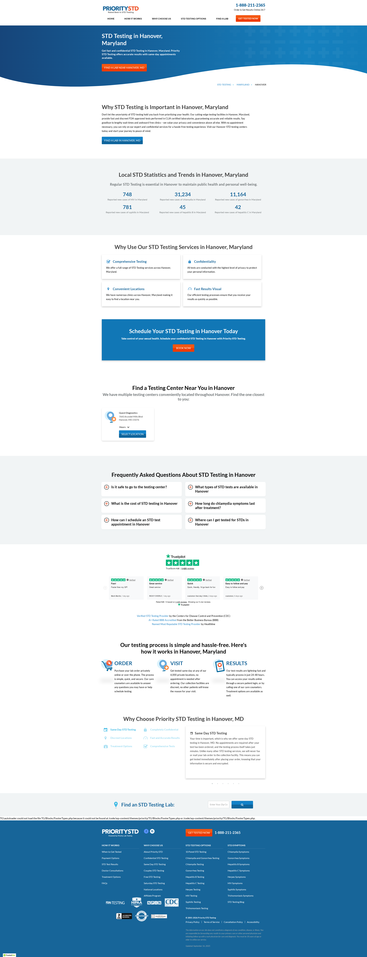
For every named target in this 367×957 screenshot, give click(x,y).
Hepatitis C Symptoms (239, 870)
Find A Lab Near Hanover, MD (124, 67)
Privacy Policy (192, 922)
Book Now (183, 348)
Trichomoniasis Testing (197, 908)
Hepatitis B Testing (195, 876)
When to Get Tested (111, 851)
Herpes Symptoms (237, 876)
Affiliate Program (152, 895)
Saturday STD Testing (154, 883)
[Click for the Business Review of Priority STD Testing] (124, 915)
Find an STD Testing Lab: (147, 805)
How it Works (133, 18)
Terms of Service (211, 922)
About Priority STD (153, 851)
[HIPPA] (136, 902)
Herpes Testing (193, 889)
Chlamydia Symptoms (238, 851)
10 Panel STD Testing (196, 851)
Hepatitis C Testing (195, 883)
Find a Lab (222, 18)
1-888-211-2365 (250, 5)
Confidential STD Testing (156, 858)
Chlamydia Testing (195, 864)
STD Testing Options (193, 18)
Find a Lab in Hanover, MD (122, 140)
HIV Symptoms (235, 883)
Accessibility (253, 922)
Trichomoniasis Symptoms (240, 895)
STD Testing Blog (236, 902)
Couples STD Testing (154, 870)
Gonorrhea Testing (195, 870)
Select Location (132, 434)
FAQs (104, 883)
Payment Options (110, 858)
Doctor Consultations (112, 870)
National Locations (153, 889)
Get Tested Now (248, 18)
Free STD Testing (152, 876)
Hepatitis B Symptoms (239, 864)
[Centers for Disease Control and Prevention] (172, 902)
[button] (212, 783)
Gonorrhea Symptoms (238, 858)
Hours (122, 427)
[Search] (242, 804)
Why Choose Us (161, 18)
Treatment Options (111, 876)
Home (110, 18)
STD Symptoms (236, 845)
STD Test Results (110, 864)
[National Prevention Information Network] (154, 902)
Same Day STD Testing (155, 864)
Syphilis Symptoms (237, 889)
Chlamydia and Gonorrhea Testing (202, 858)
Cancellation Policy (233, 922)
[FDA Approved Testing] (115, 902)
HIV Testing (191, 895)
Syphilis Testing (193, 902)
